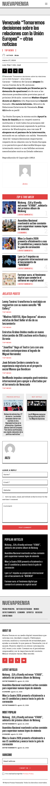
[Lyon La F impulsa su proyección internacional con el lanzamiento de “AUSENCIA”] (9, 261)
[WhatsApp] (20, 71)
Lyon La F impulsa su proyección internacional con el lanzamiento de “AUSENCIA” (33, 261)
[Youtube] (23, 660)
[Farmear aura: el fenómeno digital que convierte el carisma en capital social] (9, 279)
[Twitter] (10, 71)
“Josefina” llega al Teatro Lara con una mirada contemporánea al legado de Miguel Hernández (22, 351)
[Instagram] (11, 660)
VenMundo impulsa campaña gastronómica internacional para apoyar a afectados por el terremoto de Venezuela (24, 381)
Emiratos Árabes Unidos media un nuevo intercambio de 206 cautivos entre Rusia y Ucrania (24, 335)
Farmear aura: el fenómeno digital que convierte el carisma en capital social (32, 277)
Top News (6, 312)
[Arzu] (4, 55)
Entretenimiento (25, 215)
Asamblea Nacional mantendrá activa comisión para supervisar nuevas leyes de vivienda (32, 225)
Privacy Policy (28, 774)
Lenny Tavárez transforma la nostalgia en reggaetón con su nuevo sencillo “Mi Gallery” (24, 305)
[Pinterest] (15, 71)
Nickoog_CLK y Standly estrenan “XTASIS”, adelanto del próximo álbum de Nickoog (32, 207)
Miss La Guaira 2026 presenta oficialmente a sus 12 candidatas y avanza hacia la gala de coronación (33, 243)
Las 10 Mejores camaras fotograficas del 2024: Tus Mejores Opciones (36, 416)
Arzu (17, 55)
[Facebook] (4, 71)
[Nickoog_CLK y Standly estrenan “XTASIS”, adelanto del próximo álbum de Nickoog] (9, 207)
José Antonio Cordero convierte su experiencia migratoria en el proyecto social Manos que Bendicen (22, 366)
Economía (22, 233)
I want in (23, 768)
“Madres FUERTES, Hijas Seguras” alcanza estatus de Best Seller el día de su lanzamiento (24, 320)
